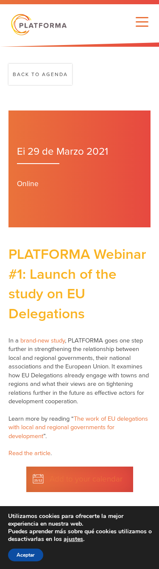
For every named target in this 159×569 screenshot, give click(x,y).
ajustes (73, 539)
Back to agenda (40, 74)
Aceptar (26, 555)
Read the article (29, 453)
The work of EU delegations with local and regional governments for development (78, 427)
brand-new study (42, 340)
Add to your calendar (86, 479)
